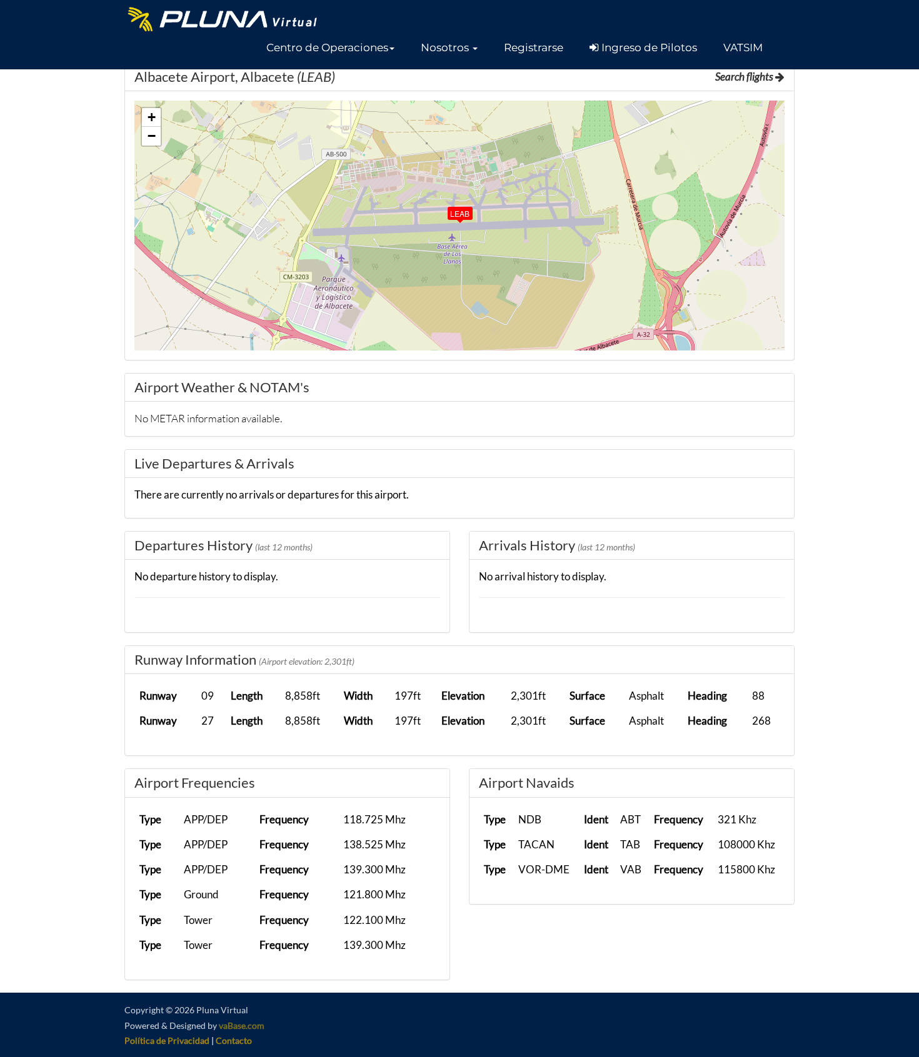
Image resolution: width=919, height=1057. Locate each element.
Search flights (745, 76)
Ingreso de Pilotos (648, 47)
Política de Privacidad (166, 1040)
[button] (330, 47)
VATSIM (743, 47)
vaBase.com (241, 1025)
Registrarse (533, 47)
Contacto (234, 1040)
